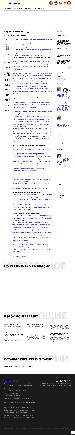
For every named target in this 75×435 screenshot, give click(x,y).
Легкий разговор (55, 324)
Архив (42, 8)
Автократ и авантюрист (11, 324)
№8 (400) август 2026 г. (61, 188)
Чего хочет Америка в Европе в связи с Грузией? (13, 335)
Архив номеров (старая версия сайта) (36, 428)
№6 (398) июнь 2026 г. (61, 193)
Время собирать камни (7, 104)
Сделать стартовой (14, 428)
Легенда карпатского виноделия (7, 109)
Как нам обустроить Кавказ (7, 99)
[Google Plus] (62, 31)
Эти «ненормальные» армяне (36, 324)
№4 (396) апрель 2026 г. (61, 197)
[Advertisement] (37, 19)
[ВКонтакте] (57, 31)
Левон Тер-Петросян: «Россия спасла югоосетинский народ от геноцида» (7, 73)
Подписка (19, 8)
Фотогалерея (37, 8)
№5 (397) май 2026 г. (61, 195)
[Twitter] (58, 31)
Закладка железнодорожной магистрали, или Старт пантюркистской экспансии (59, 334)
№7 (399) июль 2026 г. (61, 191)
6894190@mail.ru (16, 396)
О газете (14, 8)
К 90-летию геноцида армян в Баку (7, 61)
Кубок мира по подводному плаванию (35, 333)
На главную (6, 428)
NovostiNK (59, 76)
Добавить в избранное (23, 428)
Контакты (30, 8)
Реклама (25, 8)
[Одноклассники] (60, 31)
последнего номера (30, 366)
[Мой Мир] (61, 31)
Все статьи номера (61, 79)
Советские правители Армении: (7, 66)
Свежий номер (7, 8)
